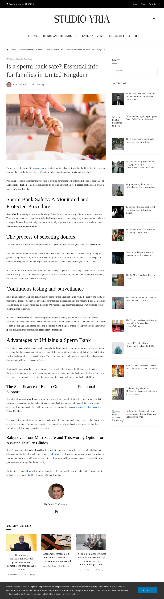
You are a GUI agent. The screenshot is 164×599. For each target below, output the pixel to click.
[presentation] (9, 555)
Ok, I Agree (147, 590)
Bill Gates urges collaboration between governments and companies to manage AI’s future (21, 562)
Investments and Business (19, 59)
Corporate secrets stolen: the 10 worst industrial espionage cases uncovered (56, 557)
